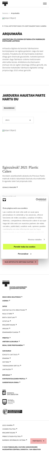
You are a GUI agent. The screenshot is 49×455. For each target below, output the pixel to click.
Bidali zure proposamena (12, 345)
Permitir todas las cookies (24, 247)
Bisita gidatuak (8, 317)
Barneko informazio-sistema (13, 440)
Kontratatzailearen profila (13, 379)
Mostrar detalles (35, 239)
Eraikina (5, 358)
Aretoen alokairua (10, 341)
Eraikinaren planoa (10, 332)
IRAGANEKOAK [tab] (9, 108)
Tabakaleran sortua (11, 366)
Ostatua (5, 321)
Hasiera (5, 13)
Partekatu (37, 441)
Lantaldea (6, 369)
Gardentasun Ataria (10, 382)
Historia (5, 362)
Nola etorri (7, 314)
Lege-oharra (7, 425)
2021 (7, 120)
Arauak (5, 328)
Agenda (5, 301)
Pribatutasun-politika (11, 436)
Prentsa (5, 338)
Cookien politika (9, 429)
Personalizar (23, 254)
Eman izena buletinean (11, 297)
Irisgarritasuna (8, 325)
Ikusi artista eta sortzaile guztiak (19, 262)
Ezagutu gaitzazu (10, 354)
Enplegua (6, 375)
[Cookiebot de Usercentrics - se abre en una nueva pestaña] (35, 199)
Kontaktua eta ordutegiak (13, 310)
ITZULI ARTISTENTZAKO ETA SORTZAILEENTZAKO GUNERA (25, 26)
